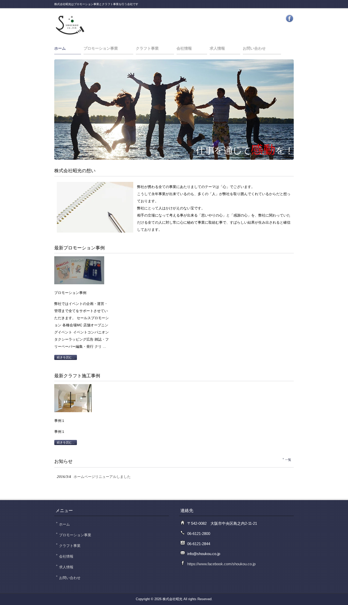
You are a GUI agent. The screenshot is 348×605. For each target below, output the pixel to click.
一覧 (288, 460)
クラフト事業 (147, 48)
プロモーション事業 (101, 48)
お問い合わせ (254, 48)
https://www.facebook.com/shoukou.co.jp (221, 564)
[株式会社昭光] (69, 34)
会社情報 (184, 48)
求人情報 (217, 48)
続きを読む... (65, 357)
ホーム (60, 48)
